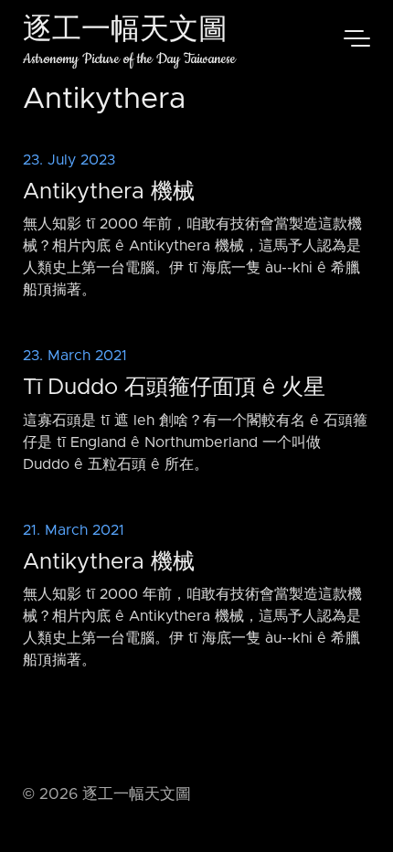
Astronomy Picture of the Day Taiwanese (129, 59)
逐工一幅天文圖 (125, 32)
